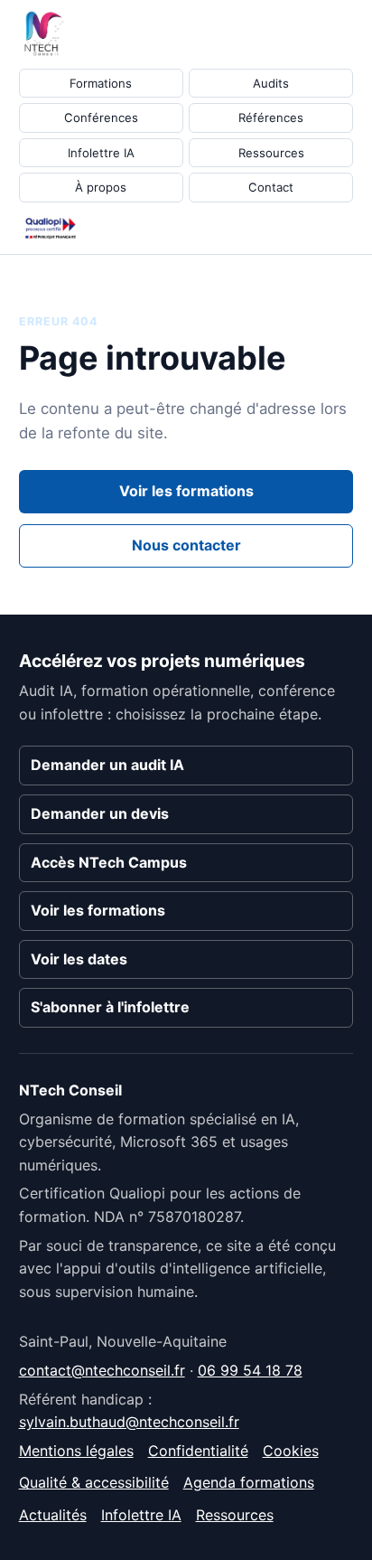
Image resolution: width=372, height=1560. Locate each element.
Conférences (101, 117)
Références (270, 117)
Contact (270, 187)
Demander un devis (100, 813)
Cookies (291, 1451)
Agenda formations (248, 1482)
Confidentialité (198, 1451)
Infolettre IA (101, 153)
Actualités (53, 1515)
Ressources (271, 153)
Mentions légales (76, 1451)
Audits (271, 83)
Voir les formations (186, 491)
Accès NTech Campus (109, 862)
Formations (101, 83)
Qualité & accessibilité (94, 1482)
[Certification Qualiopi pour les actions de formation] (50, 228)
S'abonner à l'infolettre (110, 1007)
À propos (100, 187)
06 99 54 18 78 (250, 1370)
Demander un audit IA (107, 765)
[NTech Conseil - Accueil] (50, 33)
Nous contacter (186, 545)
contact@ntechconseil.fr (102, 1370)
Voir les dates (79, 959)
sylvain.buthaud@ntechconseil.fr (129, 1422)
